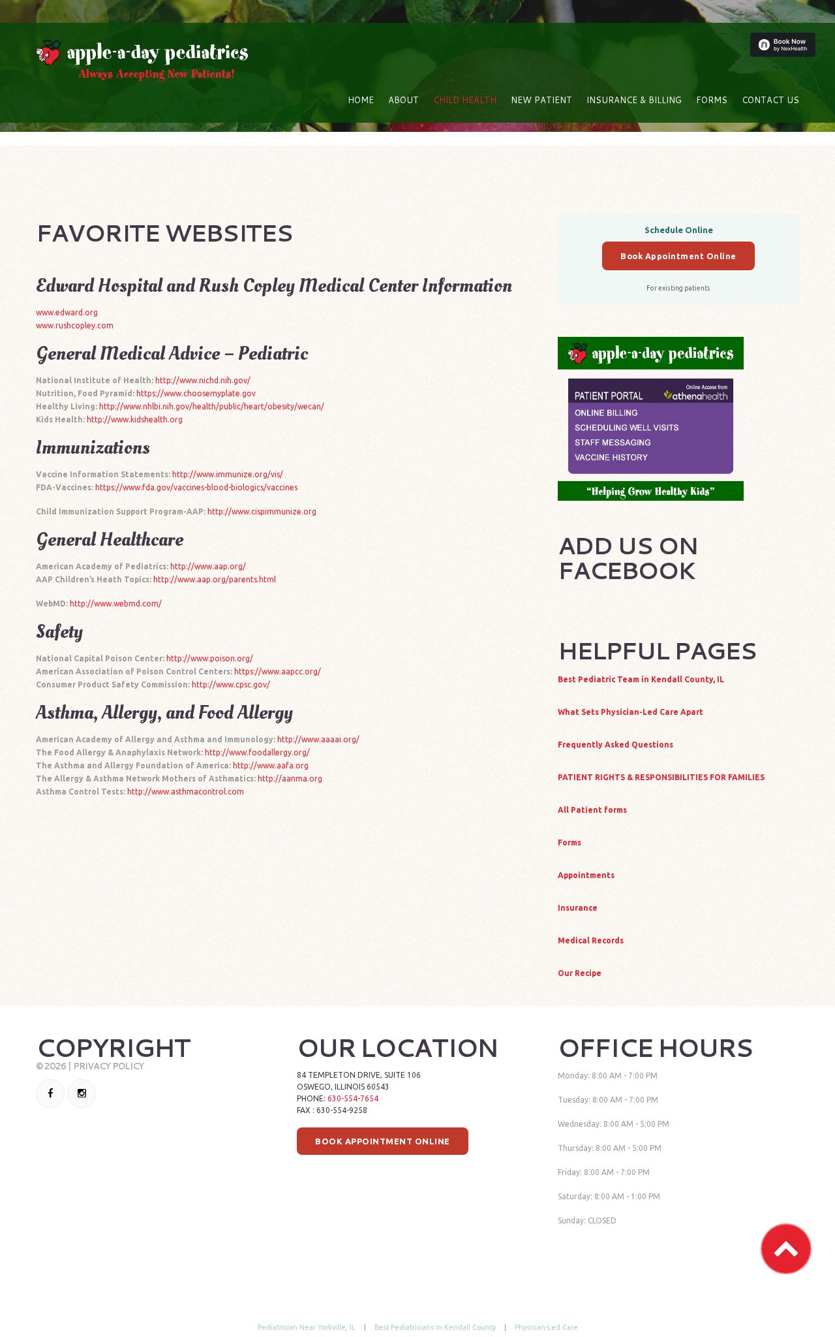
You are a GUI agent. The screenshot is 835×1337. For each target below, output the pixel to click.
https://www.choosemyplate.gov (196, 393)
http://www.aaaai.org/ (318, 739)
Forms (711, 100)
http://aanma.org (290, 778)
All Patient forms (592, 810)
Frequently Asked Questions (615, 744)
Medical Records (591, 940)
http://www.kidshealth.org (135, 419)
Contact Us (770, 100)
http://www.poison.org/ (209, 658)
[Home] (142, 46)
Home (361, 100)
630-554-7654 (352, 1098)
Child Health (464, 100)
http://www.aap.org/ (208, 566)
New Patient (541, 100)
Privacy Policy (108, 1066)
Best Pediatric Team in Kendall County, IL (641, 679)
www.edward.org (67, 312)
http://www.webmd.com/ (116, 603)
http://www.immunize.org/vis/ (227, 474)
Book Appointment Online (678, 255)
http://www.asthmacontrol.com (185, 791)
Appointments (586, 875)
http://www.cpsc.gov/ (231, 684)
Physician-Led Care (546, 1327)
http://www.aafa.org (271, 765)
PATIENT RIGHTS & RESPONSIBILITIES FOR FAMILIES (661, 777)
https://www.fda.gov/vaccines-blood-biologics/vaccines (196, 487)
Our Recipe (579, 973)
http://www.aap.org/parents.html (214, 579)
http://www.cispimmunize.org (261, 511)
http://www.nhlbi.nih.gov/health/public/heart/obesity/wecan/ (211, 406)
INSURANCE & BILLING (634, 100)
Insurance (578, 908)
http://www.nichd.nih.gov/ (202, 380)
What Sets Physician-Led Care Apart (630, 712)
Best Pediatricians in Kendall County (435, 1327)
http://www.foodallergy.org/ (257, 752)
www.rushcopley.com (75, 325)
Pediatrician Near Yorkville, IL (307, 1327)
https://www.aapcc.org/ (277, 671)
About (403, 100)
